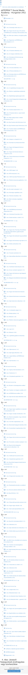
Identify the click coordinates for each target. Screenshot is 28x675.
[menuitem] (1, 3)
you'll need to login (19, 669)
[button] (1, 1)
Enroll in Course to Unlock (14, 671)
